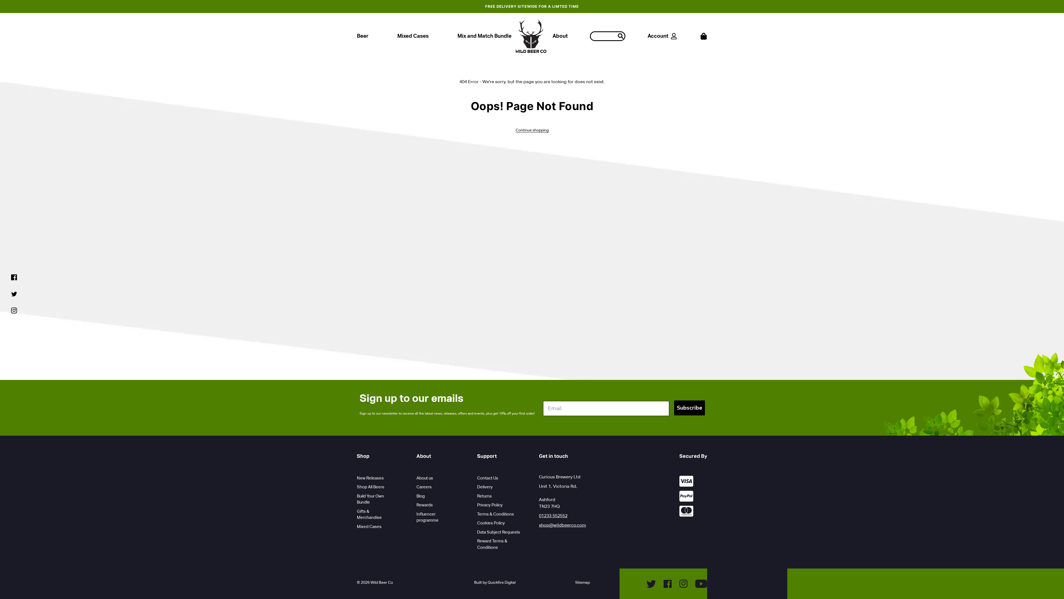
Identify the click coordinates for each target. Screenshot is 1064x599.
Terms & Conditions (495, 514)
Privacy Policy (490, 504)
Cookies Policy (491, 523)
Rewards (424, 504)
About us (424, 478)
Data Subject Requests (498, 532)
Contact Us (487, 478)
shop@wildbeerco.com (562, 525)
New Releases (370, 478)
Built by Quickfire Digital (495, 582)
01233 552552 (553, 515)
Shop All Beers (370, 486)
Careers (424, 486)
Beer (363, 36)
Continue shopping (532, 130)
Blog (420, 496)
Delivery (485, 486)
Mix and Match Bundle (484, 36)
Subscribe (689, 408)
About (560, 36)
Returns (484, 496)
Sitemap (582, 582)
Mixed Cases (413, 36)
